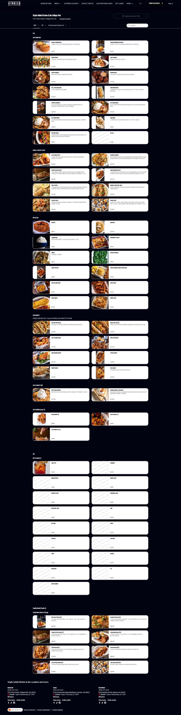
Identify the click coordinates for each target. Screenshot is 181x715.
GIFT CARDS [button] (119, 3)
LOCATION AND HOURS (104, 3)
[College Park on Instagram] (14, 703)
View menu (11, 700)
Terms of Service (29, 710)
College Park (10, 688)
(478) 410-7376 (13, 690)
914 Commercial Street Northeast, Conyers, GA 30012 (71, 692)
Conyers (55, 688)
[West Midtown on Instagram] (105, 703)
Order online (20, 700)
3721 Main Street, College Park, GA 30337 (22, 692)
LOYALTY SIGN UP (87, 3)
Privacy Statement (44, 710)
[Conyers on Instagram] (59, 703)
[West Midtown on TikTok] (102, 703)
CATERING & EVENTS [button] (71, 3)
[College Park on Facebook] (9, 703)
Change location (65, 19)
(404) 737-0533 (104, 690)
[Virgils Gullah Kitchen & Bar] (14, 3)
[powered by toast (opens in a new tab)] (15, 710)
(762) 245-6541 (58, 690)
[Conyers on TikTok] (56, 703)
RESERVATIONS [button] (46, 3)
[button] (58, 3)
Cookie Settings (57, 710)
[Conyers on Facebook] (54, 703)
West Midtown (102, 688)
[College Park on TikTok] (11, 703)
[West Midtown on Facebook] (100, 703)
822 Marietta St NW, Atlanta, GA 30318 (112, 692)
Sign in (170, 3)
